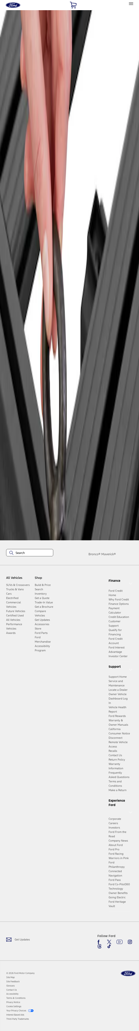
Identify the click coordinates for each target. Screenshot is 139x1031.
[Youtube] (120, 942)
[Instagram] (130, 942)
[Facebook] (99, 942)
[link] (10, 977)
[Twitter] (109, 942)
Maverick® (108, 554)
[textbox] (29, 552)
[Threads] (99, 946)
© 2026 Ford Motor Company (20, 973)
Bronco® (94, 554)
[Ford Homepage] (128, 973)
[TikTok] (109, 946)
